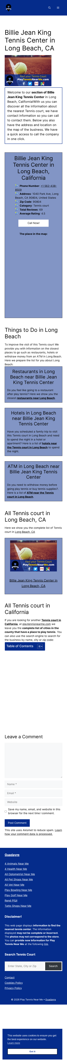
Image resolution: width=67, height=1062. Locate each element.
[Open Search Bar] (49, 7)
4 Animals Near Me (17, 863)
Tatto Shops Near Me (18, 905)
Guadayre (12, 855)
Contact (9, 977)
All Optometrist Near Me (20, 874)
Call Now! (34, 223)
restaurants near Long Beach (36, 398)
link (46, 944)
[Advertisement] (33, 686)
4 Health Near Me (16, 868)
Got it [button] (32, 1051)
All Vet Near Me (14, 884)
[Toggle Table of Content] (38, 646)
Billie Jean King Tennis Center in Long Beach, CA (33, 583)
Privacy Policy (13, 988)
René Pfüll (11, 900)
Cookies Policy (14, 982)
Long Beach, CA (25, 531)
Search (53, 966)
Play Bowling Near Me (18, 890)
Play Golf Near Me (16, 895)
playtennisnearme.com (36, 624)
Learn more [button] (13, 1043)
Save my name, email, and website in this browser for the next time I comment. (34, 811)
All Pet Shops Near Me (19, 879)
